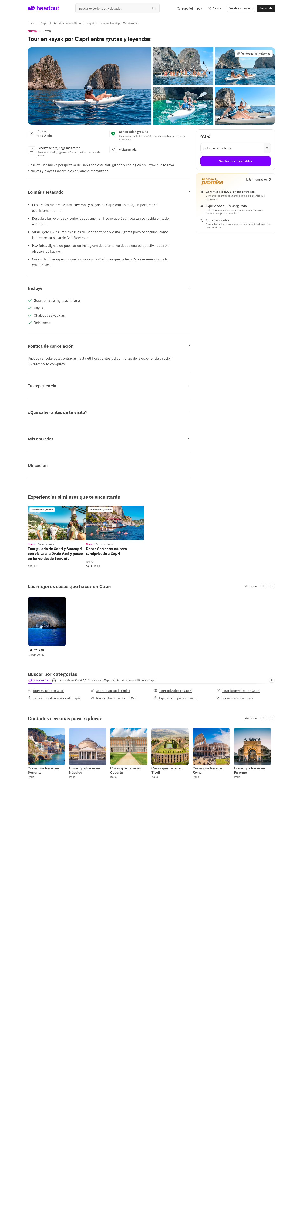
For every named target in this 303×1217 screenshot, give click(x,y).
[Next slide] (272, 586)
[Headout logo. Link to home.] (43, 8)
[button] (90, 86)
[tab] (40, 680)
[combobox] (117, 8)
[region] (57, 523)
